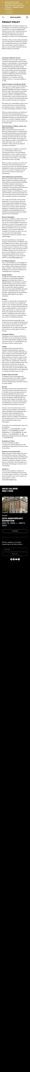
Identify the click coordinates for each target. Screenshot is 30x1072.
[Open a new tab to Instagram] (11, 559)
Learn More (9, 12)
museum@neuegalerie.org (15, 257)
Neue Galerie (15, 17)
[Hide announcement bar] (27, 2)
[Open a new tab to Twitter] (19, 559)
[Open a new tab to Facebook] (14, 559)
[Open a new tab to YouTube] (16, 559)
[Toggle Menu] (3, 17)
